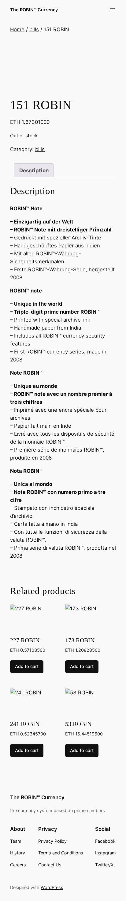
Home (17, 29)
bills (34, 29)
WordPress (52, 887)
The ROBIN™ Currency (34, 9)
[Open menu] (112, 9)
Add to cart (27, 666)
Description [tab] (34, 170)
